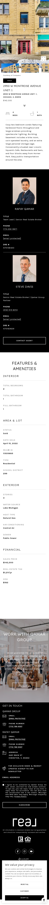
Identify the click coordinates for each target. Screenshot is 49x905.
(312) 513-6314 (10, 310)
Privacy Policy (20, 796)
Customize (24, 891)
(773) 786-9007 (15, 726)
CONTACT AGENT (24, 341)
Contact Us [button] (24, 686)
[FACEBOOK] (17, 851)
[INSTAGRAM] (24, 851)
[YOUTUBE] (31, 851)
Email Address (11, 777)
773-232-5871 (10, 229)
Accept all (24, 898)
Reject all (24, 884)
